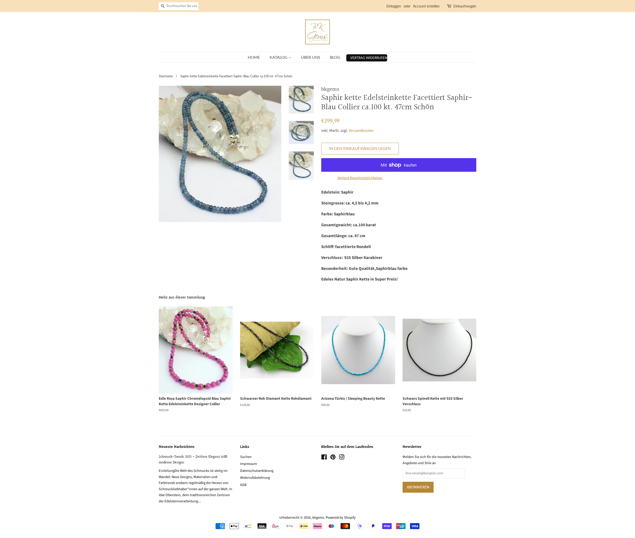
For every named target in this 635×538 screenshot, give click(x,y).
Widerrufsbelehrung (255, 477)
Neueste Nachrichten (176, 447)
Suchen (246, 456)
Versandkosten (361, 130)
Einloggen (393, 6)
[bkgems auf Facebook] (324, 458)
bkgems (318, 517)
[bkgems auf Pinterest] (333, 458)
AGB (243, 484)
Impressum (248, 463)
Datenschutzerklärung (256, 470)
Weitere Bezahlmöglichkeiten (360, 178)
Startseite (166, 76)
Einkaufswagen (464, 6)
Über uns (310, 57)
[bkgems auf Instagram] (341, 458)
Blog (335, 57)
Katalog (279, 57)
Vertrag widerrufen (368, 58)
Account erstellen (426, 6)
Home (254, 57)
